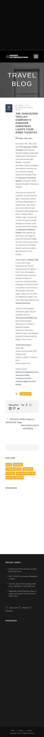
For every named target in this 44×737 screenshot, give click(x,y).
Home (13, 730)
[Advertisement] (22, 23)
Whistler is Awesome (14, 477)
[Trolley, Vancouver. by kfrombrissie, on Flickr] (24, 138)
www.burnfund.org (23, 303)
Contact (29, 730)
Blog (9, 464)
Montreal (18, 464)
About (21, 730)
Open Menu (35, 56)
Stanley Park (33, 260)
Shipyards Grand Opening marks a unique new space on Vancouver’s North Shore (22, 593)
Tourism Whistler (13, 469)
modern (20, 105)
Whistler (10, 473)
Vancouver (25, 394)
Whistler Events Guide (25, 473)
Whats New (22, 107)
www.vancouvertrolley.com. (27, 318)
